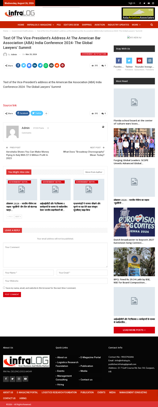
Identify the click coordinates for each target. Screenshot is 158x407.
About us (62, 357)
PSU (59, 24)
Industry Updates (118, 24)
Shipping (87, 24)
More (135, 24)
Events (60, 371)
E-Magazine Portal (91, 357)
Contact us (86, 379)
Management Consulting (64, 378)
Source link (10, 105)
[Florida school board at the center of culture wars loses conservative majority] (134, 102)
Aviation (100, 24)
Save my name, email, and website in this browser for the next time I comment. (41, 288)
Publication (87, 366)
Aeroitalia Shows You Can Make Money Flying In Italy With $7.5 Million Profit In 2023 (27, 155)
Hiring (60, 384)
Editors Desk (71, 24)
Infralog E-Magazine (39, 24)
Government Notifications (94, 54)
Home (21, 24)
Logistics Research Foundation (67, 364)
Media (84, 371)
